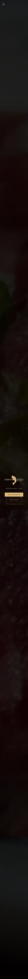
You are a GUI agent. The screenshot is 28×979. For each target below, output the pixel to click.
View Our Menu (14, 499)
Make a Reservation (14, 494)
